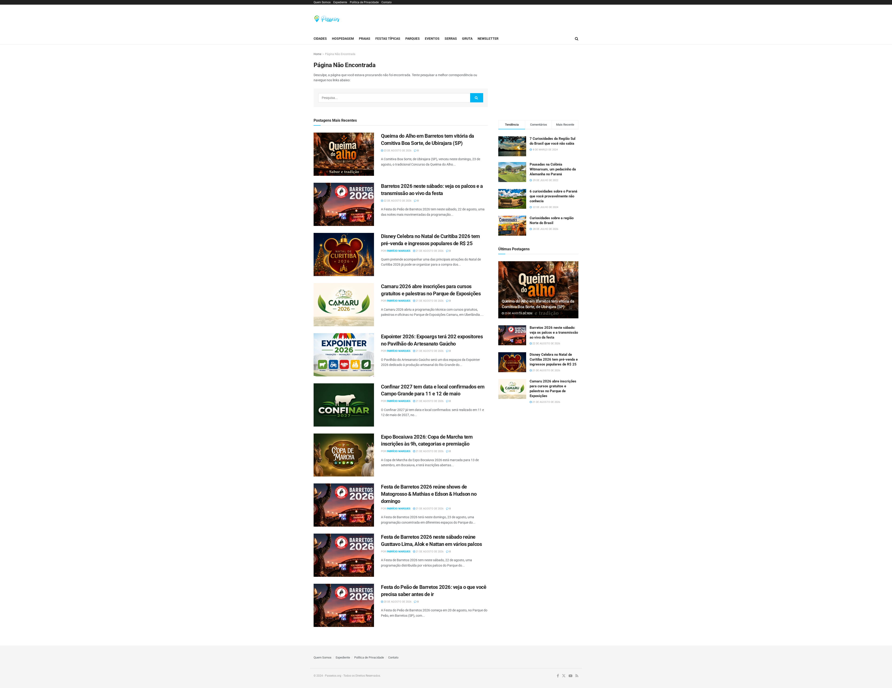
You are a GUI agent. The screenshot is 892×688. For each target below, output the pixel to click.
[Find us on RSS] (576, 676)
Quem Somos (322, 2)
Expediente (340, 2)
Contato (386, 2)
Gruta (467, 38)
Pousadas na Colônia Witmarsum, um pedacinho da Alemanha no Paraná (553, 169)
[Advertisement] (493, 18)
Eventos (432, 38)
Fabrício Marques (398, 250)
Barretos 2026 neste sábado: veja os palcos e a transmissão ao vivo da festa (554, 332)
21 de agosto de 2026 (429, 250)
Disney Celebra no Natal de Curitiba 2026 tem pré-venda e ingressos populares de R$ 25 (554, 359)
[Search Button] (576, 38)
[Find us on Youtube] (570, 676)
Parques (412, 38)
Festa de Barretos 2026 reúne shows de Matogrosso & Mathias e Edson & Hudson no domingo (428, 494)
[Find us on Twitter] (564, 676)
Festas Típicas (387, 38)
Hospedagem (343, 38)
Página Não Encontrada (340, 54)
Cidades (320, 38)
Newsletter (488, 38)
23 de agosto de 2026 (397, 150)
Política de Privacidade (364, 2)
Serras (451, 38)
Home (317, 54)
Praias (364, 38)
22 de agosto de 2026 (397, 200)
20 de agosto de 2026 (397, 601)
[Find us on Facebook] (558, 676)
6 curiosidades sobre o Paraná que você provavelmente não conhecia (553, 196)
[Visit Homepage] (327, 19)
